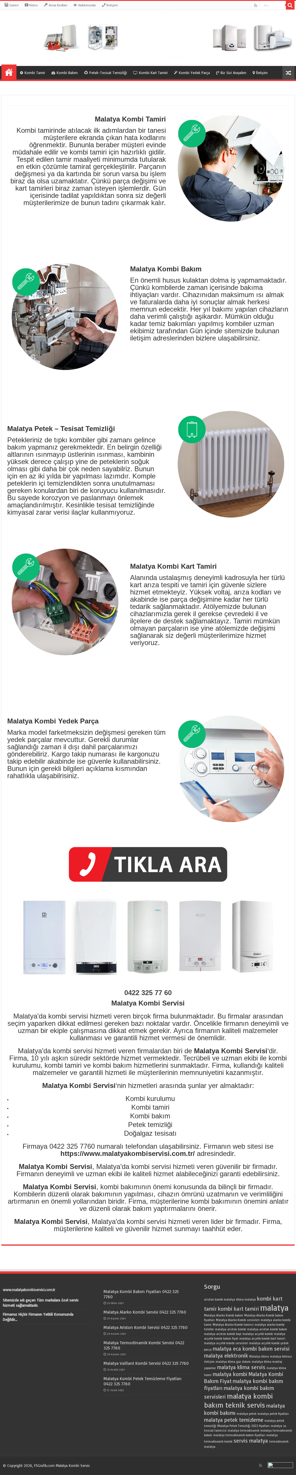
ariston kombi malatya (219, 1299)
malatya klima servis (241, 1367)
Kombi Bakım (67, 72)
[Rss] (256, 5)
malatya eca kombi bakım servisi (251, 1348)
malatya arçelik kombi (258, 1334)
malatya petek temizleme (233, 1419)
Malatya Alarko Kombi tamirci (233, 1325)
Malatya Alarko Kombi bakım (223, 1315)
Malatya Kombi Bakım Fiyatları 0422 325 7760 (141, 1294)
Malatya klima (259, 1356)
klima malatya (246, 1299)
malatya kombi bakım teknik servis (238, 1400)
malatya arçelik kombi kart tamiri (262, 1338)
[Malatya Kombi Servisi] (148, 38)
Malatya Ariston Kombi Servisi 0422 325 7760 (145, 1327)
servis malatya (251, 1440)
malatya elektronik (226, 1355)
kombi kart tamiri (238, 1308)
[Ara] (290, 5)
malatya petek (246, 1414)
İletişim (262, 72)
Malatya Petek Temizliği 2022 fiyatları (243, 1426)
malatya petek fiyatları (273, 1414)
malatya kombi (230, 1374)
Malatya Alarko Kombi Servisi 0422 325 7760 (144, 1312)
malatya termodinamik (243, 1430)
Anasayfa (8, 72)
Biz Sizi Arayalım (233, 72)
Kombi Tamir (35, 72)
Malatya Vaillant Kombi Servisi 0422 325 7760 (146, 1363)
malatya (274, 1307)
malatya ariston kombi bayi (222, 1334)
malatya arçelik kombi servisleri (226, 1343)
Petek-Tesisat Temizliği (108, 72)
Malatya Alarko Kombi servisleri (238, 1320)
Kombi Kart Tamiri (153, 72)
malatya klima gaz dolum (233, 1362)
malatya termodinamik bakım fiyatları (239, 1435)
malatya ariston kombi (230, 1329)
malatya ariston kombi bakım (267, 1329)
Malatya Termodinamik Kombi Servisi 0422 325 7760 (143, 1345)
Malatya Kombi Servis (73, 1465)
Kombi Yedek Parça (194, 72)
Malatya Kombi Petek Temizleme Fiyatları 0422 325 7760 (142, 1381)
